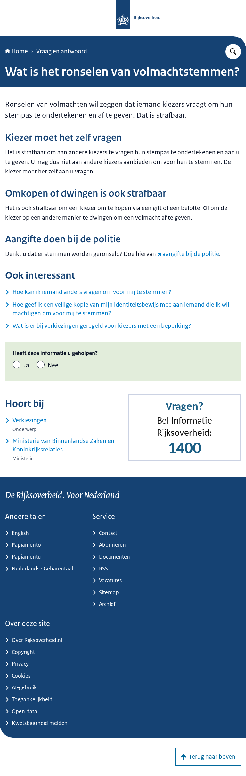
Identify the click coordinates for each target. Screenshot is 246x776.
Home (20, 51)
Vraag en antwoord (61, 51)
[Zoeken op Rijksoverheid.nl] (233, 51)
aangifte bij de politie (190, 254)
